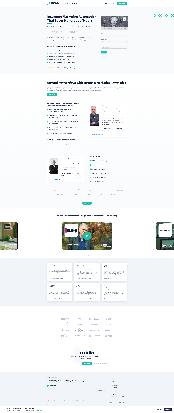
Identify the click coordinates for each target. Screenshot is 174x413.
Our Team (100, 381)
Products (65, 3)
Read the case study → (98, 134)
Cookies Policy (39, 410)
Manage (159, 409)
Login (113, 3)
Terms (92, 402)
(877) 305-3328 (114, 387)
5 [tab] (90, 255)
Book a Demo (122, 3)
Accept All (168, 409)
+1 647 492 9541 (115, 392)
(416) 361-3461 (114, 385)
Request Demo (101, 390)
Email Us (113, 381)
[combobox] (121, 403)
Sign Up (107, 3)
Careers (99, 387)
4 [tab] (88, 255)
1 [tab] (84, 255)
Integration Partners (86, 381)
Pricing (82, 3)
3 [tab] (87, 255)
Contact (100, 384)
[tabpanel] (87, 235)
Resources (74, 3)
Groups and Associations (87, 384)
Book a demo (52, 94)
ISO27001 (111, 402)
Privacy (101, 402)
